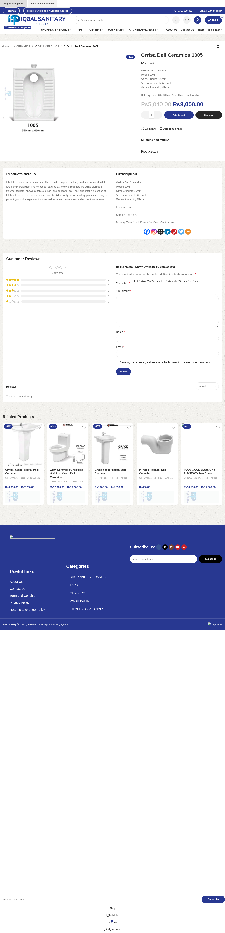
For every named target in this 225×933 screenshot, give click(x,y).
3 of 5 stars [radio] (167, 281)
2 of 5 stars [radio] (153, 281)
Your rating (123, 283)
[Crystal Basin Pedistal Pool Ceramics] (23, 444)
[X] (161, 232)
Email (120, 346)
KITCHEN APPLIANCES (87, 609)
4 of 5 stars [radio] (180, 281)
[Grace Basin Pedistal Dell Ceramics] (112, 444)
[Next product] (221, 46)
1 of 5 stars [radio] (140, 281)
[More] (188, 232)
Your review (123, 290)
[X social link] (165, 547)
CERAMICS (23, 46)
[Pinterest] (174, 232)
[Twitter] (181, 232)
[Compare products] (176, 20)
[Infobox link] (182, 10)
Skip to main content (42, 3)
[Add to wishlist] (39, 427)
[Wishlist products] (186, 20)
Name (120, 331)
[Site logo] (37, 19)
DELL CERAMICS (49, 46)
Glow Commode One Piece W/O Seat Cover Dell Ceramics (66, 473)
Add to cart (179, 115)
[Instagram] (154, 232)
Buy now (209, 115)
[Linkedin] (167, 232)
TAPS (74, 585)
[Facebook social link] (158, 547)
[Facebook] (147, 232)
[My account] (197, 20)
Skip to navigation (13, 3)
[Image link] (32, 548)
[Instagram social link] (171, 547)
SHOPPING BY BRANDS (88, 577)
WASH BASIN (79, 601)
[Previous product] (214, 46)
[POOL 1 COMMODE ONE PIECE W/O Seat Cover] (201, 444)
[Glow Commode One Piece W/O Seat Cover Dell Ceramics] (67, 444)
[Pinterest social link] (184, 547)
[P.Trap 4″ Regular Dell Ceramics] (157, 444)
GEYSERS (77, 593)
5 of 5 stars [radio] (194, 281)
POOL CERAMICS (30, 478)
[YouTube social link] (177, 547)
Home (5, 46)
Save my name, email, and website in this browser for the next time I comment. (165, 362)
